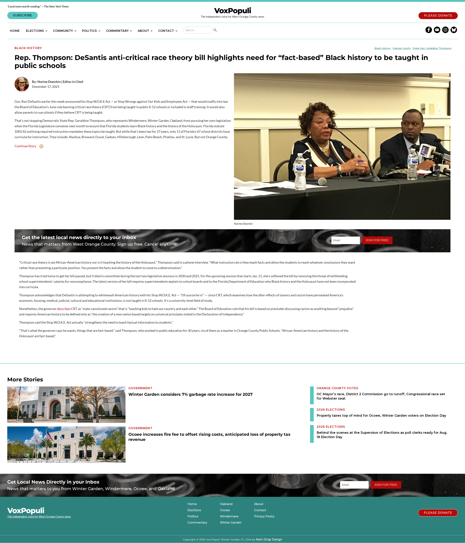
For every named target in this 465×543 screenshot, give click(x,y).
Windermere (229, 516)
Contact (260, 510)
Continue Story (25, 146)
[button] (36, 31)
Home (192, 504)
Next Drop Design (269, 539)
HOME (15, 31)
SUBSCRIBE (22, 15)
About (258, 504)
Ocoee (225, 510)
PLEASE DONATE (438, 15)
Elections (194, 510)
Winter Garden (230, 522)
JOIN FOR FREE (377, 240)
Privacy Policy (264, 516)
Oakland (226, 504)
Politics (192, 516)
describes (63, 309)
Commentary (197, 522)
